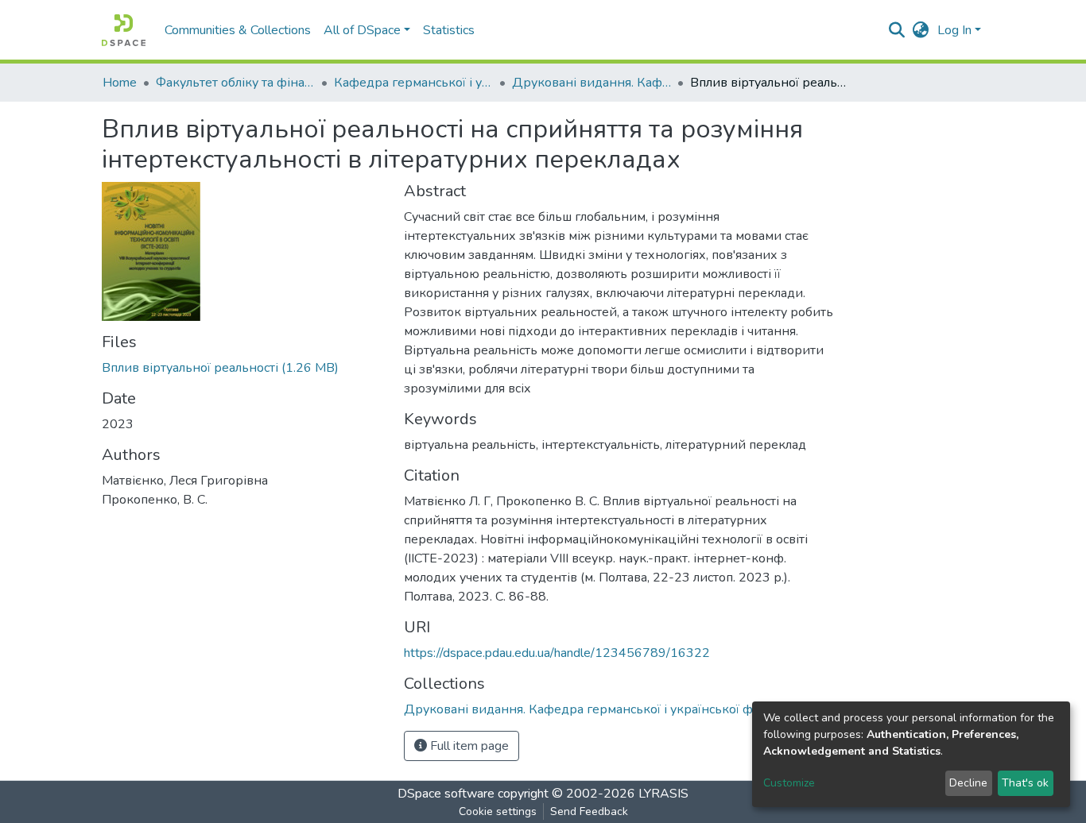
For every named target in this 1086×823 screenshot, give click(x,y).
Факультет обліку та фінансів (235, 82)
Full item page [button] (468, 746)
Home (120, 82)
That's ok (1025, 782)
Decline (968, 782)
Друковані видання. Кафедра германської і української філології (591, 82)
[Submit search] (897, 30)
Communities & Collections (238, 30)
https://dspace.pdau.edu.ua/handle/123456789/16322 (557, 653)
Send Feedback (589, 811)
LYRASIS (663, 793)
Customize (789, 782)
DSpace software (446, 793)
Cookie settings (498, 811)
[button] (921, 30)
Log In (954, 30)
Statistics (449, 30)
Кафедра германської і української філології (413, 82)
